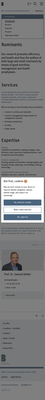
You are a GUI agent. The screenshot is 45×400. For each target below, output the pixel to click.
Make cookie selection (22, 210)
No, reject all (22, 217)
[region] (22, 200)
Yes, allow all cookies (22, 202)
